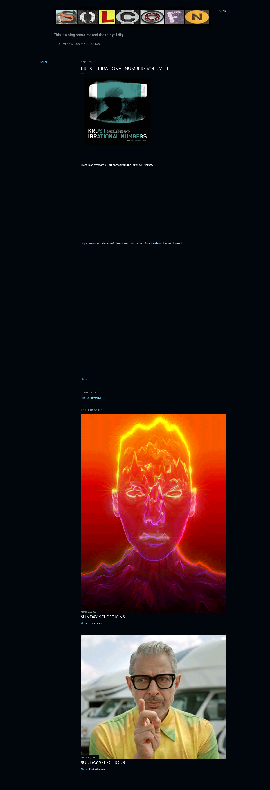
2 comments (95, 623)
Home (57, 43)
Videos (68, 43)
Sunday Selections (88, 43)
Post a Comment (91, 398)
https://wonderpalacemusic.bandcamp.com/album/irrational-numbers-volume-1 (131, 243)
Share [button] (43, 61)
